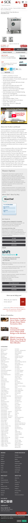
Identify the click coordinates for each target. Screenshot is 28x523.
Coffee (2, 377)
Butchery (3, 363)
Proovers (17, 403)
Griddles (17, 354)
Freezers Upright (4, 430)
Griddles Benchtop (19, 356)
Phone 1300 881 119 (5, 507)
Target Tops (17, 431)
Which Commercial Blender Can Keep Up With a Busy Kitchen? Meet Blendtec (18, 340)
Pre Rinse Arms (18, 401)
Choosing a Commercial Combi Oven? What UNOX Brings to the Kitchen (18, 330)
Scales (16, 411)
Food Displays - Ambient (6, 411)
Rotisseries (17, 406)
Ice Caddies (17, 368)
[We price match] (23, 46)
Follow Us (17, 486)
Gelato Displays (18, 351)
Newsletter (17, 461)
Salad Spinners (18, 407)
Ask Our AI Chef (21, 513)
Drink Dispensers (5, 406)
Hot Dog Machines (19, 364)
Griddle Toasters (18, 357)
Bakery (2, 351)
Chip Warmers (4, 373)
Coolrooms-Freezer (5, 388)
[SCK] (6, 1)
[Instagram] (2, 501)
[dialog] (14, 519)
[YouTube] (5, 501)
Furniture (17, 349)
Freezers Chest (4, 424)
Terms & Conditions (19, 494)
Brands (6, 8)
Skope (2, 465)
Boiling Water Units (5, 359)
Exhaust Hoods (4, 407)
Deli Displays (4, 398)
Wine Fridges (18, 445)
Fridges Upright (4, 445)
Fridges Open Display (6, 443)
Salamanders (18, 408)
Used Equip (17, 469)
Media (16, 459)
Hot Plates (17, 366)
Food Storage (4, 420)
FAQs (2, 484)
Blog (16, 480)
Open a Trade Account (14, 283)
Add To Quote (20, 49)
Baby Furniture (4, 349)
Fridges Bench (4, 435)
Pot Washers (17, 400)
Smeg (2, 467)
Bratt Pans (3, 360)
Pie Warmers (18, 393)
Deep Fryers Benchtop (6, 396)
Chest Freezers (4, 371)
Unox (2, 469)
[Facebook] (8, 501)
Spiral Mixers (18, 421)
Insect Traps (17, 377)
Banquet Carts (4, 353)
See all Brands (4, 472)
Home (2, 8)
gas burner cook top (15, 309)
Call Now (14, 241)
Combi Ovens (4, 378)
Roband (2, 463)
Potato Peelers (18, 398)
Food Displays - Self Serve (6, 416)
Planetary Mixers (18, 396)
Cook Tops (3, 384)
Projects (16, 488)
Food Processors (4, 418)
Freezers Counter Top (6, 425)
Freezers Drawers (5, 427)
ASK (23, 302)
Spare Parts (17, 465)
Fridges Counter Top (5, 437)
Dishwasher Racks (5, 401)
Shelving (17, 413)
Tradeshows (17, 467)
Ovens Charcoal (18, 388)
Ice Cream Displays (19, 370)
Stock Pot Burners (19, 428)
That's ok (24, 520)
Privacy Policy (18, 490)
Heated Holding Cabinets (20, 361)
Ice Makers (17, 373)
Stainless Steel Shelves (20, 424)
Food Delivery (4, 410)
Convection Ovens (5, 381)
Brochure (7, 72)
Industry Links (4, 486)
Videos (2, 494)
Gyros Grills (17, 360)
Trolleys (16, 438)
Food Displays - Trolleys (6, 417)
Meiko (2, 459)
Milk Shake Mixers (19, 383)
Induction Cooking (19, 374)
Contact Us (17, 482)
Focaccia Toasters (5, 408)
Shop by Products (5, 482)
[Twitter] (11, 501)
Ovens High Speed (19, 390)
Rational (3, 461)
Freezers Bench (4, 423)
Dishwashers (4, 403)
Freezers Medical (5, 428)
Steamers (17, 425)
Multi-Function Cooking (20, 386)
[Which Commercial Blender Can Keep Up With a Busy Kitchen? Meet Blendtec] (4, 339)
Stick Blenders (18, 427)
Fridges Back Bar (4, 433)
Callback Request (20, 52)
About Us (17, 478)
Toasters (17, 435)
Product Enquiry (7, 52)
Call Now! (14, 286)
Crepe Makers (4, 390)
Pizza (16, 394)
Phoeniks (10, 8)
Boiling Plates (4, 357)
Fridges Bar (3, 434)
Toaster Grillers (18, 434)
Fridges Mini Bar (4, 441)
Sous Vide (17, 420)
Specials (3, 492)
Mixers (16, 384)
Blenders (3, 356)
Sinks (16, 414)
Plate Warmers (18, 397)
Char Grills (3, 368)
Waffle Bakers (18, 443)
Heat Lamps (17, 363)
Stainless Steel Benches (20, 423)
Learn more (14, 289)
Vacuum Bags (18, 440)
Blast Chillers (4, 354)
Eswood (2, 455)
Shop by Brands (4, 480)
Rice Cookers (18, 404)
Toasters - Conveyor (19, 437)
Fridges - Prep (4, 444)
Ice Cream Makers (19, 371)
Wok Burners (18, 447)
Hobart (2, 457)
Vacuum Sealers (18, 441)
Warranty (17, 472)
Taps (16, 430)
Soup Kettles (18, 418)
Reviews (16, 492)
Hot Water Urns (18, 367)
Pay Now (23, 58)
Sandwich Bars (18, 410)
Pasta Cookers (18, 391)
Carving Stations (4, 366)
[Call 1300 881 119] (19, 2)
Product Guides (18, 463)
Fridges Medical (4, 440)
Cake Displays (4, 364)
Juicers (16, 380)
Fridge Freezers (4, 431)
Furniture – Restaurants (20, 350)
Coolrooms (3, 387)
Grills (16, 359)
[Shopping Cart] (23, 2)
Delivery (2, 400)
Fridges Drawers (4, 438)
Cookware (3, 386)
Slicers (16, 416)
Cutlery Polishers (4, 391)
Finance (16, 455)
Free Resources (18, 457)
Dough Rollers (4, 404)
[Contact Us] (16, 2)
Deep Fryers (3, 394)
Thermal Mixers (18, 433)
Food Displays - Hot (5, 414)
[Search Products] (25, 5)
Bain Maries (3, 350)
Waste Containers (19, 444)
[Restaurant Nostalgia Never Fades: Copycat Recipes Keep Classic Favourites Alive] (4, 320)
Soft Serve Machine (19, 417)
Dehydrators (3, 397)
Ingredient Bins (18, 376)
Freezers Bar (4, 421)
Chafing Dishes (4, 367)
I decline (19, 520)
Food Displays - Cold (5, 413)
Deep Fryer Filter (4, 393)
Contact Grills (4, 380)
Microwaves (17, 381)
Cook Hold (3, 383)
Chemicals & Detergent (6, 370)
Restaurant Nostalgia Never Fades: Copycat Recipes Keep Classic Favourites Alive (18, 321)
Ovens (16, 387)
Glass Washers (18, 353)
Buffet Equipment (5, 361)
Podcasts (3, 490)
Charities (17, 484)
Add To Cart (7, 49)
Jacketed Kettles (18, 378)
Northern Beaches (5, 488)
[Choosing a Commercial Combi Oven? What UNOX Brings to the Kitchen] (4, 329)
